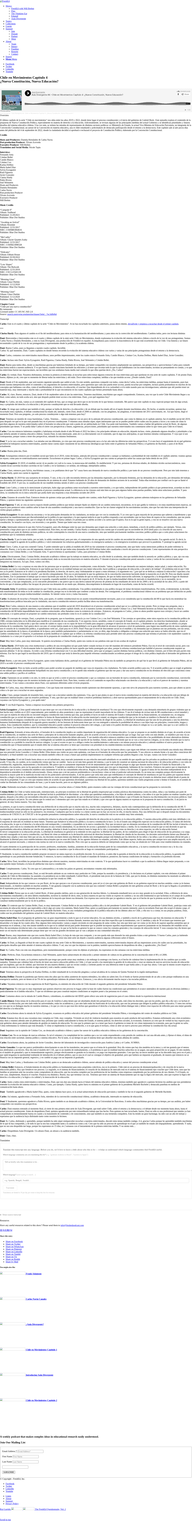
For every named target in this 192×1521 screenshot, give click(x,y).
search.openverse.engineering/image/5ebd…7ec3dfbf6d (32, 314)
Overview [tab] (4, 115)
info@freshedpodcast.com (72, 1225)
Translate (10, 1188)
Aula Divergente (5, 113)
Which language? (19, 1175)
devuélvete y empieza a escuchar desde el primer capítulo (153, 324)
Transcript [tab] (4, 319)
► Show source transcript (10, 1215)
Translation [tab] (5, 1140)
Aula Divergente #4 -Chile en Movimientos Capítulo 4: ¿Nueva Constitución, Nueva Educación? (42, 113)
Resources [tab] (4, 1220)
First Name (7, 1456)
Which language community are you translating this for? (45, 1155)
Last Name (7, 1461)
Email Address (9, 1451)
